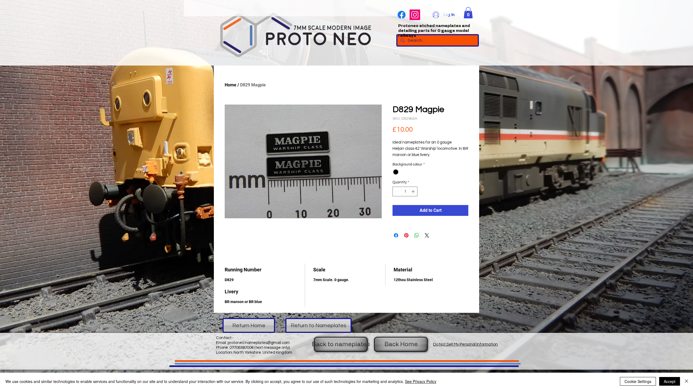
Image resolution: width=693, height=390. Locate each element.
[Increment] (413, 191)
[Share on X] (427, 235)
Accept (669, 381)
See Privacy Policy (420, 381)
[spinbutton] (405, 191)
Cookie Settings (638, 381)
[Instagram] (415, 14)
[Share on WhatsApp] (416, 235)
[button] (468, 12)
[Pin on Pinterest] (406, 235)
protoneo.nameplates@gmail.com (259, 343)
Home (230, 84)
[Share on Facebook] (396, 235)
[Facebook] (401, 14)
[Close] (686, 381)
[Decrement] (396, 191)
